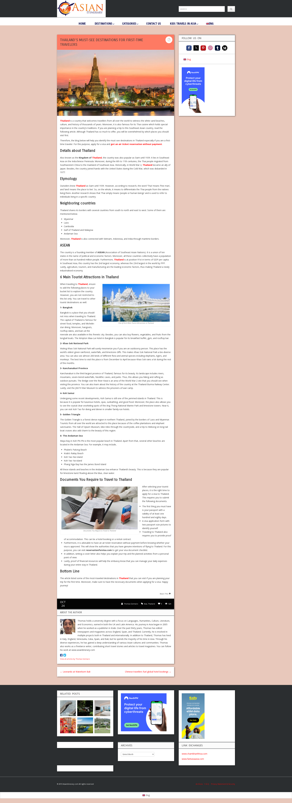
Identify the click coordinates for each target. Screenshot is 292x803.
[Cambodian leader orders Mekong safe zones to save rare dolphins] (68, 707)
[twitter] (196, 47)
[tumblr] (217, 47)
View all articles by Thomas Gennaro (75, 659)
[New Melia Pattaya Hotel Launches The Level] (102, 707)
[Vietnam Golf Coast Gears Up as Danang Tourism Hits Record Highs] (85, 725)
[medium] (224, 47)
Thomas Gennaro (131, 604)
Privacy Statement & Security (223, 784)
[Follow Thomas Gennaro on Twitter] (64, 655)
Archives (200, 784)
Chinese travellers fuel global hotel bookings (148, 671)
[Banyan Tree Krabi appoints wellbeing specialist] (102, 725)
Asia (145, 604)
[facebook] (189, 47)
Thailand (65, 120)
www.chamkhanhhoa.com (194, 753)
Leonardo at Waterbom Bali (75, 671)
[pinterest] (203, 47)
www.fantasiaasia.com (193, 758)
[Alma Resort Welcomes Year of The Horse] (68, 725)
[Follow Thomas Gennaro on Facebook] (61, 655)
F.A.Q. (207, 784)
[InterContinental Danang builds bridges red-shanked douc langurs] (85, 707)
